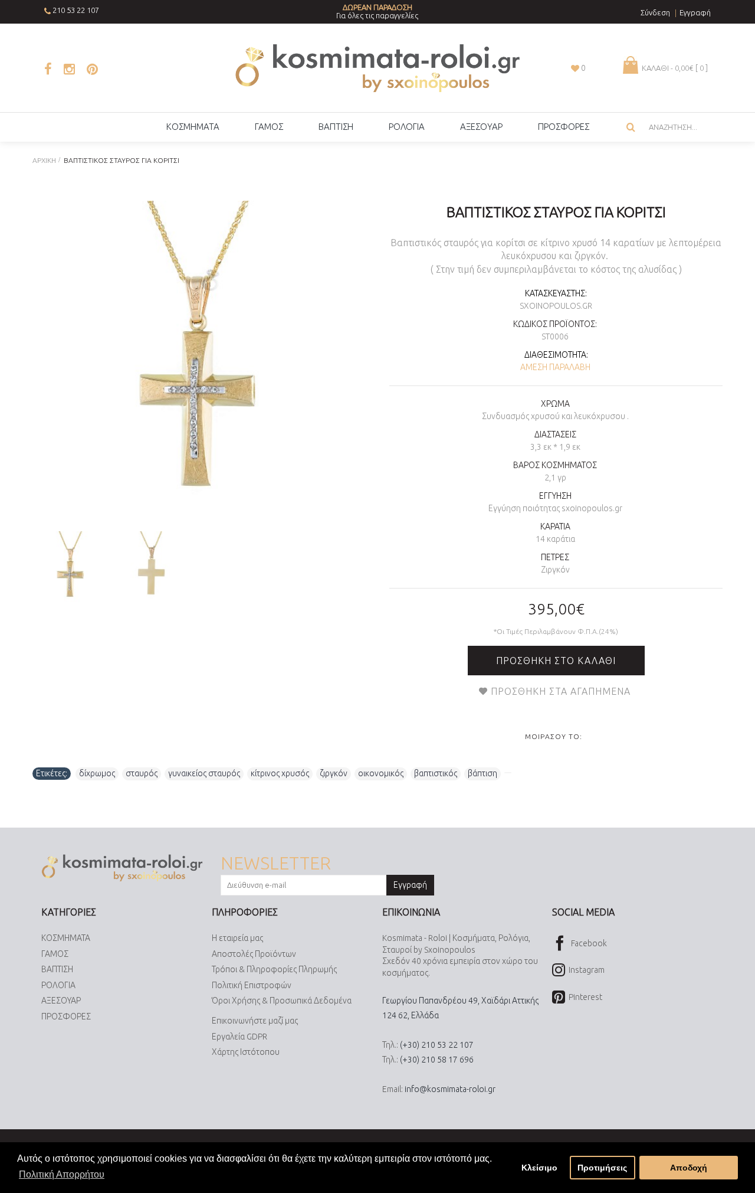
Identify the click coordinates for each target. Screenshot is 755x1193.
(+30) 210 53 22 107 (437, 1045)
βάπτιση (482, 773)
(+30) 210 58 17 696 (437, 1059)
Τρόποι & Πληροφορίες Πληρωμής (274, 969)
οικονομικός (380, 773)
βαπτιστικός (435, 773)
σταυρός (141, 773)
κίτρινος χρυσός (280, 773)
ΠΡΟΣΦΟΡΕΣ (66, 1016)
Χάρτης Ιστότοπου (246, 1052)
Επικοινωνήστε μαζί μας (255, 1020)
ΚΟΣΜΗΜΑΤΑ (65, 938)
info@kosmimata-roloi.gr (450, 1089)
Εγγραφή (410, 885)
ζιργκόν (333, 773)
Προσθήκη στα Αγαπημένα (561, 691)
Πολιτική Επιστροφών (251, 985)
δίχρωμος (97, 773)
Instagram (587, 970)
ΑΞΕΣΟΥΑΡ (61, 1000)
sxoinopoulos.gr (556, 305)
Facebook (589, 943)
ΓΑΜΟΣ (54, 954)
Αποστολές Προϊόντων (254, 954)
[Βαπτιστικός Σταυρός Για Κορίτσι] (193, 361)
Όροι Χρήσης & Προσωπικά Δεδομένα (282, 1000)
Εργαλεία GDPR (239, 1036)
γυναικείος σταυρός (204, 773)
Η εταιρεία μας (237, 938)
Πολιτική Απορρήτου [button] (61, 1174)
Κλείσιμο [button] (539, 1167)
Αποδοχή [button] (688, 1167)
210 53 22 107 (75, 10)
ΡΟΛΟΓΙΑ (58, 985)
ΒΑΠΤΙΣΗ (57, 969)
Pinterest (585, 997)
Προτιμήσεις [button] (602, 1167)
